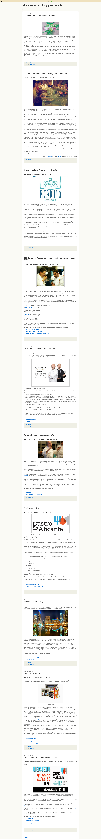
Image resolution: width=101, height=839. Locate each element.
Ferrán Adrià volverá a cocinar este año (39, 433)
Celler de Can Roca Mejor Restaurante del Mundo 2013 (37, 331)
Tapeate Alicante (29, 419)
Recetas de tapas (29, 244)
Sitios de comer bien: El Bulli (31, 487)
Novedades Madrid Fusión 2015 (32, 652)
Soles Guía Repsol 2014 (31, 731)
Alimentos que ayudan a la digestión (33, 59)
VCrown (51, 454)
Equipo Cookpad (27, 8)
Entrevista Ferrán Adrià (30, 485)
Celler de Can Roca (29, 306)
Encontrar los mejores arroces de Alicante (34, 581)
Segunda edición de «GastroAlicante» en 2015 (41, 751)
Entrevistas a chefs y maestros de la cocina (34, 333)
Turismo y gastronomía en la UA (32, 418)
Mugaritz (27, 312)
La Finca (74, 802)
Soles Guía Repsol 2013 (31, 733)
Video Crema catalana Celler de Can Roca (34, 329)
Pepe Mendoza (49, 156)
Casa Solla (57, 708)
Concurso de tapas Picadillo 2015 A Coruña (40, 170)
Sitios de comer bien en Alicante (32, 813)
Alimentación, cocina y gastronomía (42, 5)
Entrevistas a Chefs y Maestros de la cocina (35, 735)
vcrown (59, 156)
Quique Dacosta (40, 712)
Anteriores (26, 831)
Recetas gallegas (29, 242)
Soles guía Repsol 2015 (33, 668)
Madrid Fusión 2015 (30, 651)
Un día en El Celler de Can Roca (32, 328)
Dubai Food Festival (30, 654)
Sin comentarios (29, 62)
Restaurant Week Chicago (34, 597)
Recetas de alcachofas (30, 58)
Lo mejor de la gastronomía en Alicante (34, 815)
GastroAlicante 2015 (32, 503)
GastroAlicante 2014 (30, 583)
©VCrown (52, 286)
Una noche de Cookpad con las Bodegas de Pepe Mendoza (46, 74)
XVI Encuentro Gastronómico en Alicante (39, 347)
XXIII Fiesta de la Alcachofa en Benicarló (39, 16)
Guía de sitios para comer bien (32, 737)
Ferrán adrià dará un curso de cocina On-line (35, 489)
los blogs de (48, 1)
